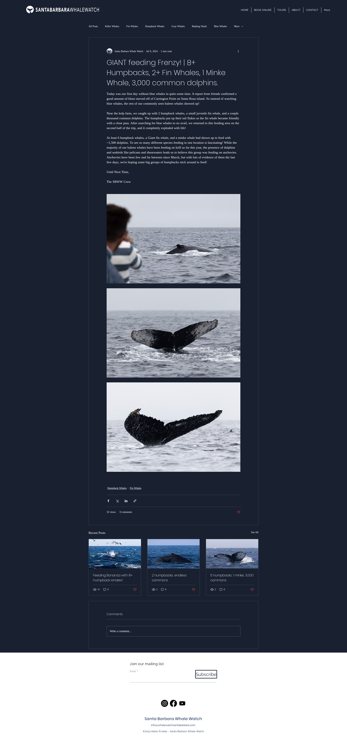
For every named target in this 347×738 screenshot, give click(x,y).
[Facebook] (173, 703)
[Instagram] (164, 703)
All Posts (93, 26)
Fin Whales (132, 26)
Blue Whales (220, 26)
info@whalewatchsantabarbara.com (173, 725)
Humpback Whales (154, 26)
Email (133, 671)
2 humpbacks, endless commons (169, 577)
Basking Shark (199, 26)
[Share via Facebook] (108, 501)
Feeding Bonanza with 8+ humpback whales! (113, 577)
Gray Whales (178, 26)
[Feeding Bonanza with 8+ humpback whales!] (115, 553)
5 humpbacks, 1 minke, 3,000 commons (232, 577)
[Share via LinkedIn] (126, 501)
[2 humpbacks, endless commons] (173, 553)
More (236, 26)
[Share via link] (135, 501)
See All (254, 532)
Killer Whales (112, 26)
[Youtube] (182, 703)
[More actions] (238, 51)
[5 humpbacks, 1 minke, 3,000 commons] (232, 553)
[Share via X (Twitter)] (117, 501)
